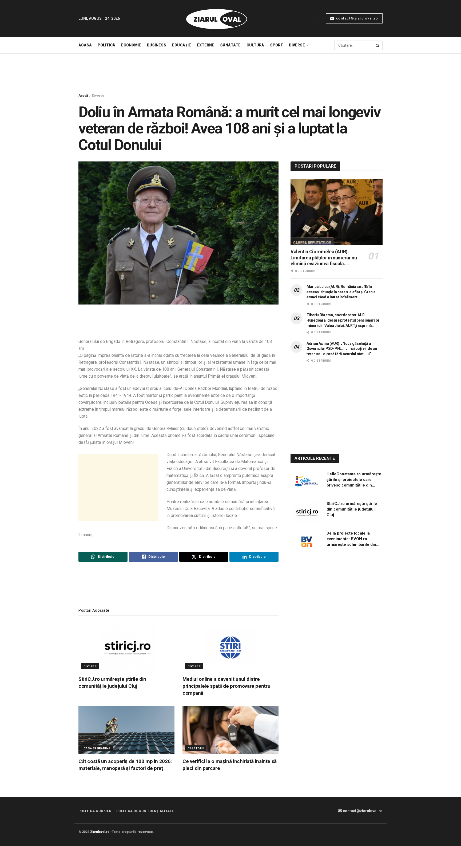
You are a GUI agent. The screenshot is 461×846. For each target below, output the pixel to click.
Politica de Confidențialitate (145, 811)
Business (156, 45)
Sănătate (230, 45)
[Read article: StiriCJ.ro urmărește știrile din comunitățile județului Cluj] (126, 648)
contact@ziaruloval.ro (356, 18)
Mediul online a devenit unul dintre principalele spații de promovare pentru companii (226, 686)
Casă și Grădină (97, 748)
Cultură (255, 45)
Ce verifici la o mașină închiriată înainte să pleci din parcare (229, 764)
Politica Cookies (94, 811)
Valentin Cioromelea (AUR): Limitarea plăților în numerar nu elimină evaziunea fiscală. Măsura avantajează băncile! (324, 258)
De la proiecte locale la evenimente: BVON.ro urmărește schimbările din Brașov (351, 539)
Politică (106, 45)
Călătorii (196, 748)
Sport (276, 45)
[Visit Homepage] (216, 18)
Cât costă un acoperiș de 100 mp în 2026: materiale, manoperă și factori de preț (125, 764)
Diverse (297, 45)
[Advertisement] (230, 74)
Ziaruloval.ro (100, 832)
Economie (131, 45)
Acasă (83, 95)
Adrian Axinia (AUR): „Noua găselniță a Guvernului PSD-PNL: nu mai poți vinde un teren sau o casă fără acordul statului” (342, 348)
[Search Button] (316, 18)
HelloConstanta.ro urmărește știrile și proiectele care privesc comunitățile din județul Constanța (354, 480)
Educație (181, 45)
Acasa (85, 45)
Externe (205, 45)
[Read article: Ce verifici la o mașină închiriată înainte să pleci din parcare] (230, 730)
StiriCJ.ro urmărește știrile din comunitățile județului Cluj (112, 682)
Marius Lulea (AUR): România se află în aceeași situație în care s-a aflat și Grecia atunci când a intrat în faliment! (341, 291)
